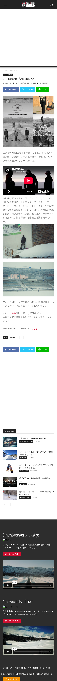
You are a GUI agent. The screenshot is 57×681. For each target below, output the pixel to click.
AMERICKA (14, 337)
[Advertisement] (28, 37)
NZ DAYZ (23, 484)
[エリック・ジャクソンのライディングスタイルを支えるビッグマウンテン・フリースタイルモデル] (10, 468)
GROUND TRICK (25, 497)
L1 (21, 337)
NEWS (18, 70)
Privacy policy (20, 667)
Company (7, 667)
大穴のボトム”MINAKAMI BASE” (33, 438)
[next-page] (9, 504)
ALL (11, 70)
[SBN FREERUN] (28, 4)
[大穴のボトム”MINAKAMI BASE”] (10, 442)
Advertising (33, 667)
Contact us (45, 667)
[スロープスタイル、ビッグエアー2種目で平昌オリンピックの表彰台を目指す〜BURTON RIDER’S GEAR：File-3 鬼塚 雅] (10, 455)
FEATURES (23, 458)
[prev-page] (4, 504)
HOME (5, 70)
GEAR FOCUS (24, 471)
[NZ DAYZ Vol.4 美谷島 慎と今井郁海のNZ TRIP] (10, 482)
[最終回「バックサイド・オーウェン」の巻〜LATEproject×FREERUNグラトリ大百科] (10, 495)
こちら (12, 313)
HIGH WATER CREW (26, 441)
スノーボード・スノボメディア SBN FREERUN (21, 83)
